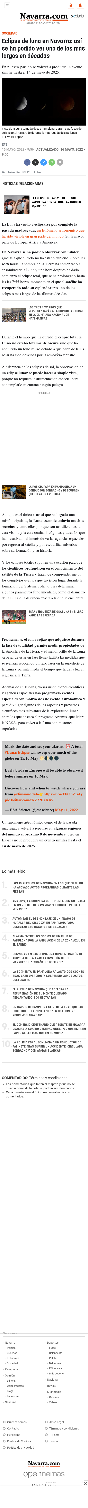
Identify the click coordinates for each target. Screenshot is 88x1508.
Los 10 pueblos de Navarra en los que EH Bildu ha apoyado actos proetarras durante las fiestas (47, 887)
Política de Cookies (19, 1441)
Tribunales (13, 1358)
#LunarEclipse (17, 752)
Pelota (52, 1358)
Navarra (10, 1342)
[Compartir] (27, 162)
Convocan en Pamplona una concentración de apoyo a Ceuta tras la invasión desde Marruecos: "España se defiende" (47, 958)
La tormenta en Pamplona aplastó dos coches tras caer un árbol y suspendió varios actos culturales (48, 976)
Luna (37, 172)
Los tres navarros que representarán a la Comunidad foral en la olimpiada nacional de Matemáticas (55, 313)
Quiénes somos (17, 1422)
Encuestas (13, 1396)
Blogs (10, 1391)
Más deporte (56, 1373)
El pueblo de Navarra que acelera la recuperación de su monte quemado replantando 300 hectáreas (40, 993)
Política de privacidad (20, 1447)
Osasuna (10, 1402)
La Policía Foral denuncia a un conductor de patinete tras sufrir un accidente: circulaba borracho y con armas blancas (47, 1046)
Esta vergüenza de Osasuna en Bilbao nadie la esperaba (55, 613)
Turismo (54, 1435)
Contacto (13, 1428)
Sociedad (12, 1363)
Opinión (10, 1375)
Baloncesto (55, 1353)
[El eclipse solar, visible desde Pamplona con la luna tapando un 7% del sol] (44, 195)
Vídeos (53, 1402)
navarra (14, 172)
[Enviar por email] (60, 162)
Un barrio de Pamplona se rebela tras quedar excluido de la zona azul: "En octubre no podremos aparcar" (47, 1011)
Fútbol (52, 1347)
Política (11, 1347)
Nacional (52, 1379)
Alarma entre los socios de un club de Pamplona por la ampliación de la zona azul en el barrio (48, 940)
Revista (51, 1386)
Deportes (53, 1342)
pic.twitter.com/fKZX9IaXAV (29, 800)
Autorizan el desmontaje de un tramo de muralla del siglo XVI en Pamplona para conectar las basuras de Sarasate (43, 923)
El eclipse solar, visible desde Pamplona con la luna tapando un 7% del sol (56, 202)
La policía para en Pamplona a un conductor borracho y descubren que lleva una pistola (53, 491)
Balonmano (55, 1363)
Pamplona (11, 1369)
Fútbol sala (55, 1368)
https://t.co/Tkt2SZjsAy (63, 794)
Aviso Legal (56, 1422)
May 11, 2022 (66, 810)
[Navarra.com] (44, 16)
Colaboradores (15, 1385)
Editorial (11, 1380)
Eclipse (27, 172)
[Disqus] (43, 1158)
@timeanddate (26, 794)
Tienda (53, 1441)
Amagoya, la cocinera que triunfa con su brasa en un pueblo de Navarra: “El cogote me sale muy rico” (48, 905)
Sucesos (12, 1353)
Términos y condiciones (48, 1078)
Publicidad (13, 1435)
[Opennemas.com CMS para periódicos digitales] (44, 1478)
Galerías (54, 1397)
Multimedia (54, 1392)
